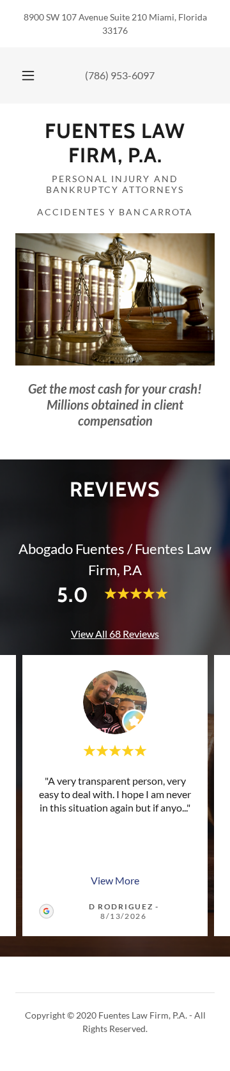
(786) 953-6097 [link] (120, 75)
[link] (115, 143)
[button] (28, 75)
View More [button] (115, 880)
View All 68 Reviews (115, 634)
